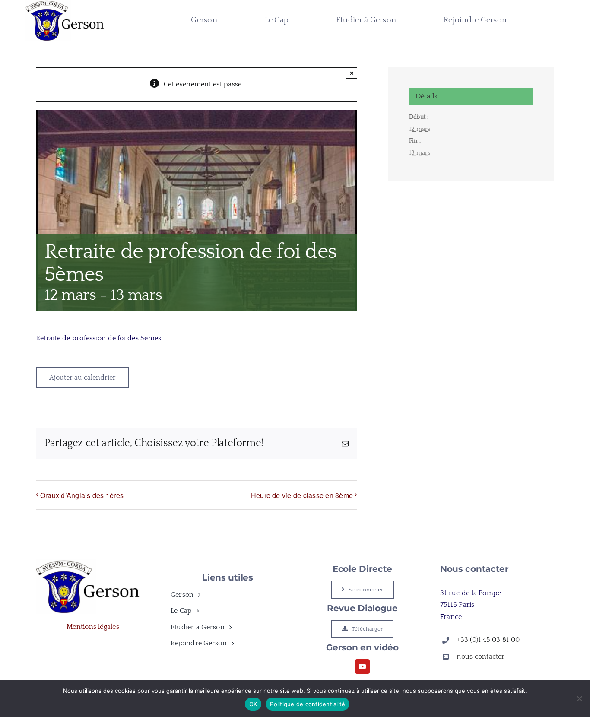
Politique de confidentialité (307, 704)
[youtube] (362, 666)
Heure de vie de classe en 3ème (302, 495)
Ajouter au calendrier (82, 377)
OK (253, 704)
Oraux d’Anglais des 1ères (82, 495)
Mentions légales (93, 627)
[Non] (579, 698)
